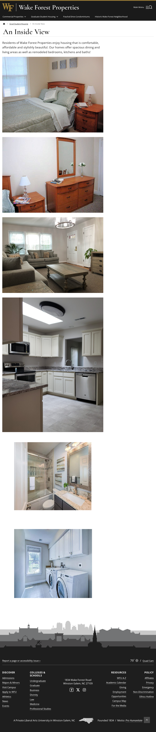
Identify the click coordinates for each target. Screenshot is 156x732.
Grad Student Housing (18, 24)
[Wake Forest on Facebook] (71, 690)
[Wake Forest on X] (78, 690)
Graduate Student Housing (43, 16)
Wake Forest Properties (49, 7)
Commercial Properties (13, 16)
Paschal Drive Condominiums (76, 16)
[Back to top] (147, 720)
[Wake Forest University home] (8, 7)
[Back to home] (4, 24)
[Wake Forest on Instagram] (84, 690)
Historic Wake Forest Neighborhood (111, 16)
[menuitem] (6, 23)
